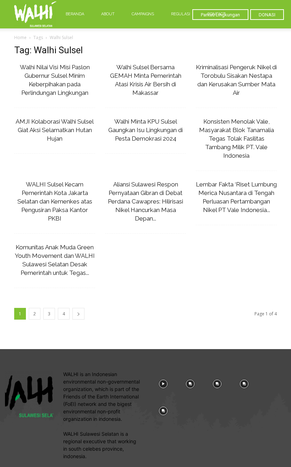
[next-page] (78, 314)
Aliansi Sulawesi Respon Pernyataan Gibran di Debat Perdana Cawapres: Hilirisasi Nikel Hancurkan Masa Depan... (145, 201)
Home (20, 37)
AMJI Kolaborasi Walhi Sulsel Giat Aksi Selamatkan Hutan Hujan (55, 130)
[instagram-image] (163, 383)
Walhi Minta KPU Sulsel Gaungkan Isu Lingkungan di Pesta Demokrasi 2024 (145, 130)
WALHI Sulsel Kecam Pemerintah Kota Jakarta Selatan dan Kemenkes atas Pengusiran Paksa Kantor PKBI (54, 201)
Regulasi (180, 14)
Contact (216, 14)
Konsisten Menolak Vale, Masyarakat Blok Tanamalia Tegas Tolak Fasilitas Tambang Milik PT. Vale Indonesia (236, 138)
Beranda (75, 14)
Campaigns (143, 14)
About (108, 14)
